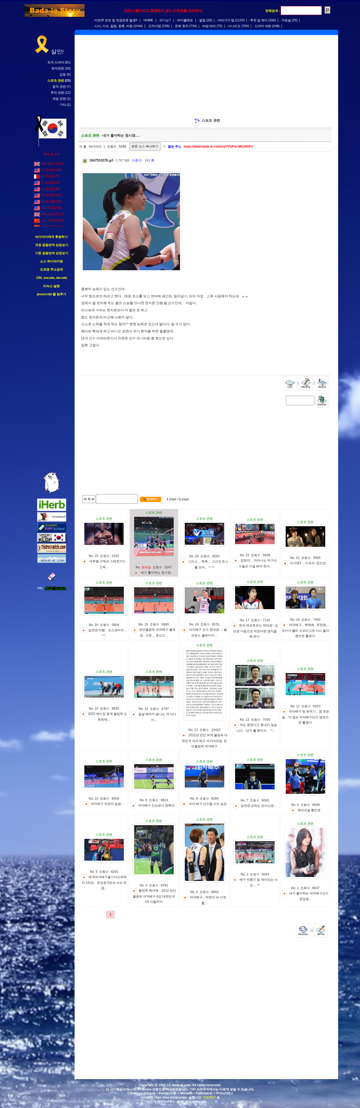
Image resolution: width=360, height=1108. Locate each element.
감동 (63, 74)
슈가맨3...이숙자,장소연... (309, 563)
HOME (148, 20)
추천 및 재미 (258, 20)
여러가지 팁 (226, 20)
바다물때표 (185, 20)
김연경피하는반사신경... (258, 806)
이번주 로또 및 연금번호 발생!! (116, 20)
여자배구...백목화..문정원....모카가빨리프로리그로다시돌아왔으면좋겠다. (305, 630)
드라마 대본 (263, 26)
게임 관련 (59, 99)
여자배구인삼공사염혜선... (157, 805)
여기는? (165, 20)
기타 (63, 105)
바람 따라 (209, 26)
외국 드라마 (55, 62)
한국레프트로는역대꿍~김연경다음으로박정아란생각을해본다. (255, 631)
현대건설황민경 (309, 810)
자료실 (286, 20)
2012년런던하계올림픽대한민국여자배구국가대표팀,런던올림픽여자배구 (204, 740)
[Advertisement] (52, 384)
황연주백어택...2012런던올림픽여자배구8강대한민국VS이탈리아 (154, 896)
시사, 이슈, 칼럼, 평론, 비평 (114, 26)
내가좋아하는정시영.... (157, 572)
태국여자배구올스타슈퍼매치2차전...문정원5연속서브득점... (104, 882)
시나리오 (234, 26)
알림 (202, 20)
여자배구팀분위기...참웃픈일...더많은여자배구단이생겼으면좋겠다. (305, 717)
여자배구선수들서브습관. (208, 804)
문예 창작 (181, 26)
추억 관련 (57, 92)
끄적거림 (154, 26)
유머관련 (57, 68)
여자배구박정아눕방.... (107, 804)
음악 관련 (59, 86)
